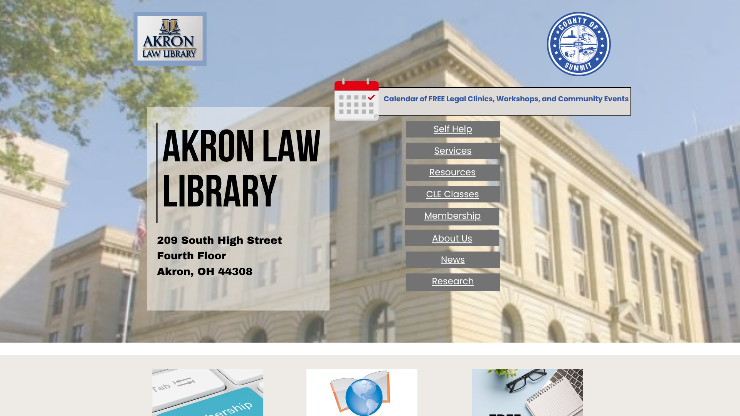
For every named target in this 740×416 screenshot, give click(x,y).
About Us (452, 238)
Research (453, 281)
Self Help (453, 129)
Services (453, 150)
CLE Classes (452, 194)
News (453, 259)
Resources (452, 172)
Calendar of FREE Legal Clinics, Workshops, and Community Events (506, 99)
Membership (452, 216)
